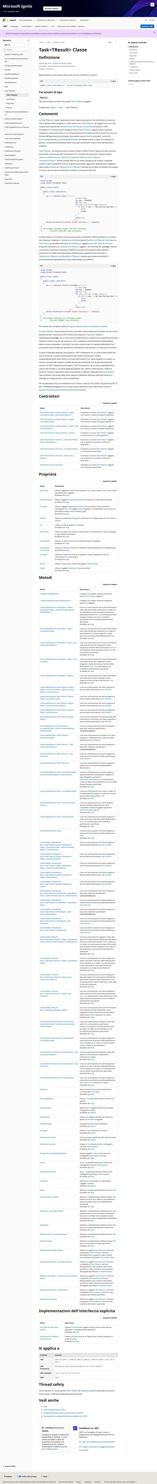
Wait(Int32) (44, 1225)
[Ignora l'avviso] (152, 4)
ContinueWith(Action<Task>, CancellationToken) (58, 791)
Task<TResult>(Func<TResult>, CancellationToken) (59, 449)
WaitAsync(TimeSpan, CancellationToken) (55, 1262)
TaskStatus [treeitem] (9, 164)
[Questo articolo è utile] (129, 84)
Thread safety (134, 70)
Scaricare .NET (147, 26)
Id (41, 525)
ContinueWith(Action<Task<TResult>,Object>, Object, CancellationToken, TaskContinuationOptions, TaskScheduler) (57, 689)
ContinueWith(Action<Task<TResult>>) (54, 763)
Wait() (42, 1190)
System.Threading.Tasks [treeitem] (14, 54)
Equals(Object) (45, 1108)
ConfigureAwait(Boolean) (49, 594)
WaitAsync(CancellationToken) (51, 1250)
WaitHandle (78, 1327)
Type (89, 1130)
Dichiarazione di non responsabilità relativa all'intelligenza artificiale (29, 1482)
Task (61, 107)
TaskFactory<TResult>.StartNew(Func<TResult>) (59, 256)
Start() (42, 1162)
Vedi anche (133, 73)
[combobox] (16, 45)
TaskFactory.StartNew (70, 240)
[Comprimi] (29, 40)
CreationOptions (46, 500)
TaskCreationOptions (76, 500)
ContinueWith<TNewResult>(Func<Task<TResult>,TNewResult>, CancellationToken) (58, 902)
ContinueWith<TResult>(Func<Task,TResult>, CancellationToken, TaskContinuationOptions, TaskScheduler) (57, 1024)
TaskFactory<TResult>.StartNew (100, 240)
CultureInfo (109, 372)
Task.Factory (44, 243)
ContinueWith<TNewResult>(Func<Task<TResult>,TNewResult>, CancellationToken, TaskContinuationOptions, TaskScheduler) (58, 893)
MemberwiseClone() (47, 1137)
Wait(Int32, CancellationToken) (51, 1211)
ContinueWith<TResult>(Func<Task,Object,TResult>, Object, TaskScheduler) (55, 993)
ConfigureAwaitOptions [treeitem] (14, 66)
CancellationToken (107, 1257)
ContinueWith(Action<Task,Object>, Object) (56, 675)
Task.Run (91, 334)
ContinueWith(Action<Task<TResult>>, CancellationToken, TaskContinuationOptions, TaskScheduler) (57, 728)
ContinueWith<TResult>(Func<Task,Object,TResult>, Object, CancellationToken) (58, 960)
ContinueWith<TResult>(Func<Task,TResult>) (57, 1078)
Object (53, 107)
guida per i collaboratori (54, 1447)
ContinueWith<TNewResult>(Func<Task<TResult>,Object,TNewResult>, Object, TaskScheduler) (56, 874)
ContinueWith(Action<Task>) (50, 831)
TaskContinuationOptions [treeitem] (14, 134)
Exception (43, 506)
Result (42, 564)
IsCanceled (43, 139)
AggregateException (76, 506)
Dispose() (43, 1089)
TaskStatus (72, 568)
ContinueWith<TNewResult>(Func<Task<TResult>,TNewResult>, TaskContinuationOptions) (55, 911)
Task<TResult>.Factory (102, 243)
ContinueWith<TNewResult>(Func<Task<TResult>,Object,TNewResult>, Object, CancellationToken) (56, 856)
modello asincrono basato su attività (76, 126)
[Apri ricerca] (146, 20)
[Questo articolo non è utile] (132, 84)
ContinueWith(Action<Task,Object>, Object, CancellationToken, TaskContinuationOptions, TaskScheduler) (57, 609)
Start (113, 344)
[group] (78, 206)
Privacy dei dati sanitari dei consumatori (119, 1482)
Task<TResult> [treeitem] (12, 95)
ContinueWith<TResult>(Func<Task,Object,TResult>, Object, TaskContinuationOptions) (55, 977)
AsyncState (44, 490)
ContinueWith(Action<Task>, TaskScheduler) (57, 817)
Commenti (133, 50)
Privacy (97, 1482)
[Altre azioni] (116, 42)
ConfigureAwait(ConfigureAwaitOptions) (55, 600)
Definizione (133, 47)
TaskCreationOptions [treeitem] (13, 138)
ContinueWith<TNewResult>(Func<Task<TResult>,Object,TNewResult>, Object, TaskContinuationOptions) (56, 865)
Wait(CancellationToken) (49, 1197)
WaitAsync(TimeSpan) (48, 1299)
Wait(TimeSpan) (46, 1241)
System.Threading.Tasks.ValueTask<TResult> (58, 390)
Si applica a (133, 67)
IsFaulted (74, 139)
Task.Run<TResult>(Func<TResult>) (54, 157)
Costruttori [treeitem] (10, 99)
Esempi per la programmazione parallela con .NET (65, 1416)
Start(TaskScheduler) (48, 1172)
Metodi (132, 59)
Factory (43, 518)
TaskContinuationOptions (89, 779)
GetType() (43, 1130)
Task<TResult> (78, 101)
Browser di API (58, 42)
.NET (48, 42)
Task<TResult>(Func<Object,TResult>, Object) (57, 433)
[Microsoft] (4, 20)
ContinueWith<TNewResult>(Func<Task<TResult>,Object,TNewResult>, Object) (56, 884)
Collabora (88, 1482)
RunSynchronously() (47, 1144)
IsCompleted (63, 139)
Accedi (151, 20)
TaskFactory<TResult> (69, 246)
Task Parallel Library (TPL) (54, 1409)
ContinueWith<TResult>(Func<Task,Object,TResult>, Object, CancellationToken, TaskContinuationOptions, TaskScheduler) (58, 939)
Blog (78, 1482)
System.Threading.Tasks (62, 63)
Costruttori (133, 53)
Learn (41, 42)
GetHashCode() (45, 1124)
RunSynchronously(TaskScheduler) (53, 1153)
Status (89, 136)
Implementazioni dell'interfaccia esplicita (141, 63)
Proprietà (132, 56)
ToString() (43, 1181)
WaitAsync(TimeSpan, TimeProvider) (54, 1290)
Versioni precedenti (66, 1482)
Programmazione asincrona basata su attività (87, 326)
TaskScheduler (92, 1146)
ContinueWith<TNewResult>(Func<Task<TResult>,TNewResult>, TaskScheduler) (55, 920)
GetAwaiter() (44, 1117)
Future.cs (49, 69)
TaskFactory (76, 243)
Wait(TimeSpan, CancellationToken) (53, 1234)
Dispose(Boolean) (46, 1098)
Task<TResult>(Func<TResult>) (51, 465)
